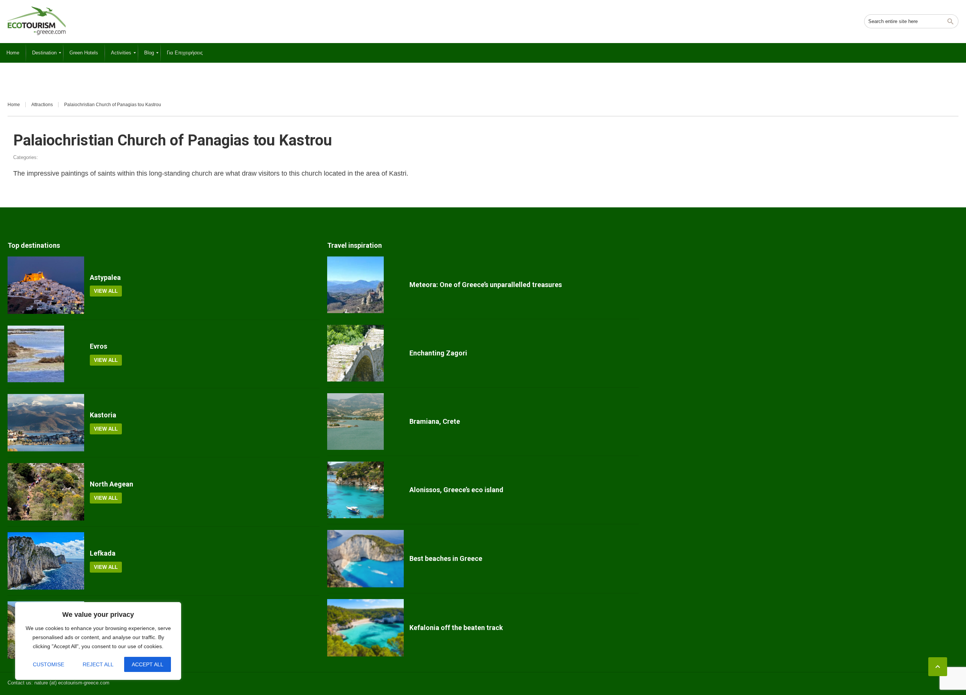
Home (14, 104)
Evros (98, 346)
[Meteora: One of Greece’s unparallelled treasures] (365, 284)
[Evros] (46, 354)
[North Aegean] (46, 491)
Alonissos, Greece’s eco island (456, 490)
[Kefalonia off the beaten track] (365, 627)
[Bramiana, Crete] (365, 421)
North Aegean (111, 484)
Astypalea (105, 277)
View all (106, 291)
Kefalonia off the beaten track (456, 628)
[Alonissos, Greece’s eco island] (365, 490)
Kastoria (103, 415)
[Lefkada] (46, 561)
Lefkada (102, 553)
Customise (48, 664)
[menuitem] (13, 53)
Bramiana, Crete (434, 421)
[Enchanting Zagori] (365, 353)
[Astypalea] (46, 285)
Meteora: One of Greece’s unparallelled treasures (485, 285)
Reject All (98, 664)
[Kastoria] (46, 422)
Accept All (147, 664)
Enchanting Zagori (438, 353)
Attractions (42, 104)
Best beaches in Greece (445, 558)
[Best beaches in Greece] (365, 558)
